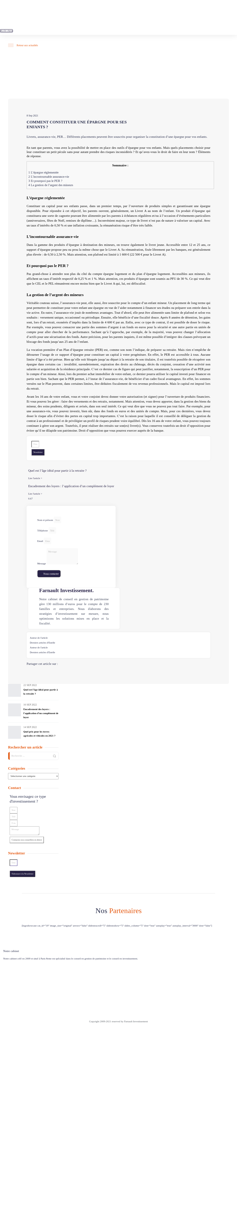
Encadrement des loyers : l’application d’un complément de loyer (71, 486)
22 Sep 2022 (30, 685)
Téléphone (43, 530)
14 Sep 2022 (30, 727)
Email (40, 541)
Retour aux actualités (27, 45)
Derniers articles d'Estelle (42, 642)
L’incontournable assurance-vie (48, 176)
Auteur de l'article (39, 638)
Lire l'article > (35, 478)
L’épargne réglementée (43, 172)
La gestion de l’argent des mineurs (50, 185)
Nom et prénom (45, 520)
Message (42, 563)
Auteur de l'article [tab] (39, 647)
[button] (6, 30)
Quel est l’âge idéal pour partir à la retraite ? (57, 470)
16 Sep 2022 (30, 704)
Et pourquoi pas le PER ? (45, 181)
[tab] (118, 637)
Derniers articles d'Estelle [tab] (42, 652)
